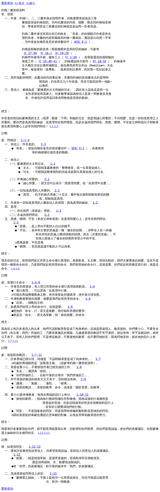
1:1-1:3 (54, 126)
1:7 (98, 359)
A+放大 (20, 3)
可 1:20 (71, 57)
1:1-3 (25, 140)
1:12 (16, 454)
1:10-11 (82, 394)
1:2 (95, 202)
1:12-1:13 (44, 432)
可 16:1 (46, 53)
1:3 (15, 222)
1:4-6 (35, 282)
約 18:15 (99, 61)
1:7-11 (36, 355)
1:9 (83, 379)
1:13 (53, 473)
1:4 (92, 286)
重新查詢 (7, 3)
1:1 (43, 144)
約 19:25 (62, 53)
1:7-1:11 (13, 341)
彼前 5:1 (80, 41)
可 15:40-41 (47, 61)
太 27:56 (30, 53)
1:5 (87, 298)
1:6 (70, 306)
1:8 (79, 367)
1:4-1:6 (15, 268)
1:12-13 (34, 446)
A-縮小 (30, 3)
